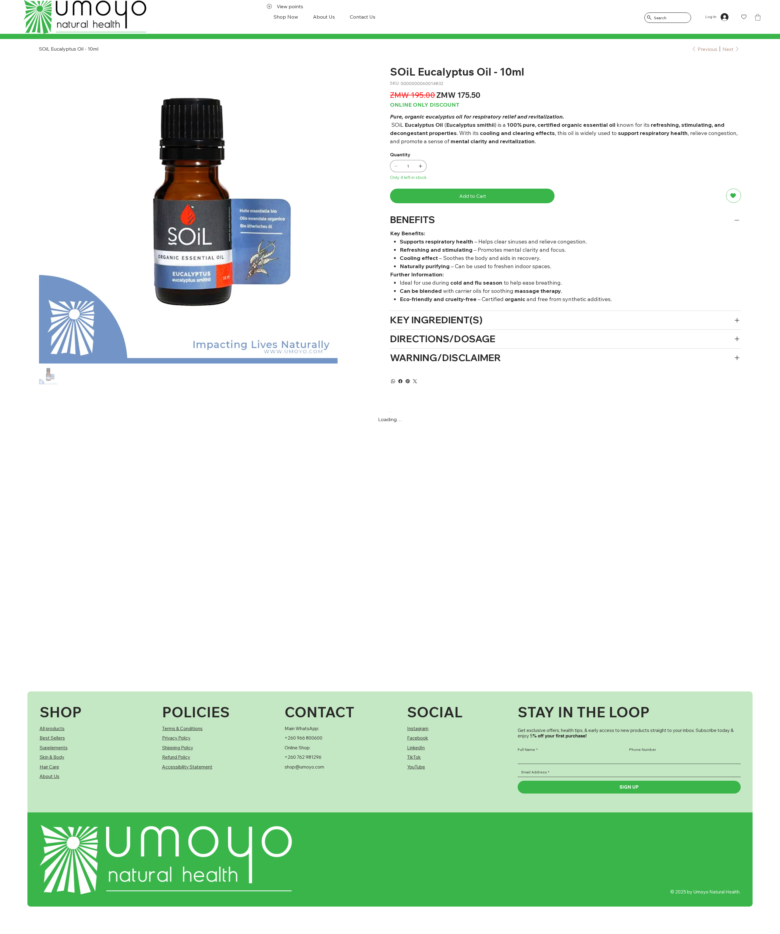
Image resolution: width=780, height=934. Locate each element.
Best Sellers (52, 738)
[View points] (59, 17)
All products (52, 728)
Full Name (528, 750)
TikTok (414, 757)
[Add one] (420, 166)
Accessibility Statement (187, 767)
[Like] (744, 17)
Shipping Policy (177, 748)
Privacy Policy (176, 738)
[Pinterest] (408, 381)
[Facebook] (400, 381)
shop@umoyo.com (304, 767)
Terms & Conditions (182, 728)
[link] (757, 17)
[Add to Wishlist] (733, 196)
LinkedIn (416, 748)
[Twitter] (415, 381)
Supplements (54, 748)
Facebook (417, 738)
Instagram (417, 728)
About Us (49, 776)
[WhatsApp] (393, 381)
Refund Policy (176, 757)
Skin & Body (52, 757)
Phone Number (642, 750)
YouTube (416, 767)
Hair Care (49, 767)
